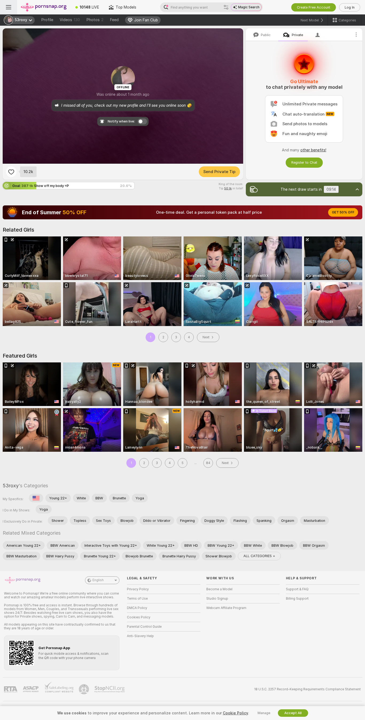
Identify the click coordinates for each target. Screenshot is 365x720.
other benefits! (313, 150)
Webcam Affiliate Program (226, 608)
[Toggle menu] (8, 7)
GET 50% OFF (343, 212)
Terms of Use (137, 598)
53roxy (11, 485)
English (98, 580)
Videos (70, 19)
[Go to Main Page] (44, 7)
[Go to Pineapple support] (84, 689)
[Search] (226, 7)
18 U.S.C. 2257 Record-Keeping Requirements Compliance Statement (307, 689)
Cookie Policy (235, 713)
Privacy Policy (138, 589)
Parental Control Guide (144, 627)
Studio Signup (217, 598)
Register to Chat (304, 162)
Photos (94, 19)
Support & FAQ (297, 589)
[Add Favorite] (11, 171)
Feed (114, 19)
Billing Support (297, 598)
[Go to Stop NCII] (110, 689)
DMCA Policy (137, 608)
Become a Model (219, 589)
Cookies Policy (138, 617)
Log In (350, 7)
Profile (47, 19)
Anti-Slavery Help (140, 636)
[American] (36, 498)
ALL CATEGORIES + (259, 556)
